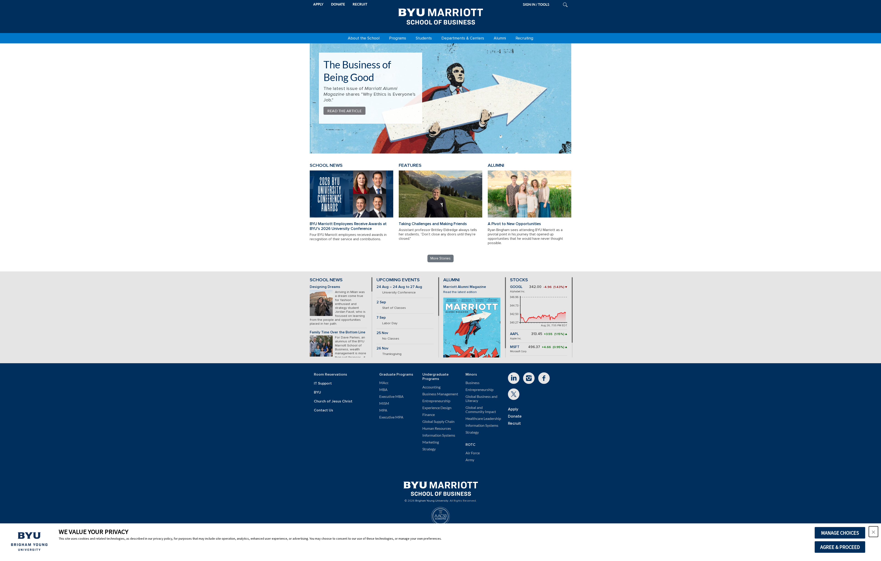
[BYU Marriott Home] (440, 15)
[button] (873, 531)
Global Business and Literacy (481, 398)
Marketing (430, 442)
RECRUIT (360, 4)
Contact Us (323, 410)
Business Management (440, 394)
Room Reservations (330, 374)
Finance (428, 415)
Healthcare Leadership (483, 418)
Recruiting (524, 38)
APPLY (318, 4)
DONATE (338, 4)
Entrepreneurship (436, 401)
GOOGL (516, 287)
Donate (515, 416)
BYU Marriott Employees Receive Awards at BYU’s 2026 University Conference (348, 226)
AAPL (514, 334)
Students (424, 38)
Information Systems (438, 435)
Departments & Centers (462, 38)
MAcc (383, 383)
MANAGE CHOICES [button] (840, 533)
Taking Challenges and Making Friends (433, 223)
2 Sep (381, 302)
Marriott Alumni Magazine (464, 287)
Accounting (431, 387)
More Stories (440, 258)
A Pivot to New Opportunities (514, 223)
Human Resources (436, 428)
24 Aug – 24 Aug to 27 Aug (399, 287)
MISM (384, 403)
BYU (317, 392)
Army (470, 460)
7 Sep (381, 317)
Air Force (473, 453)
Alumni (500, 38)
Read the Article (344, 111)
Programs (397, 38)
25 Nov (382, 333)
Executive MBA (391, 396)
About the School (363, 38)
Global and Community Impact (481, 409)
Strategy (429, 449)
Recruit (514, 423)
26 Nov (382, 348)
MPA (383, 410)
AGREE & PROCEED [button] (840, 547)
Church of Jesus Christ (333, 401)
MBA (383, 390)
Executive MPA (391, 417)
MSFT (514, 347)
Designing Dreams (325, 287)
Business (473, 383)
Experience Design (437, 408)
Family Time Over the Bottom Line (337, 332)
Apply (513, 409)
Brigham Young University (431, 500)
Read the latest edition (460, 292)
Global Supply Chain (438, 421)
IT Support (323, 383)
